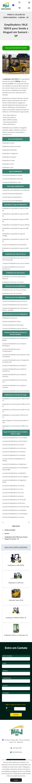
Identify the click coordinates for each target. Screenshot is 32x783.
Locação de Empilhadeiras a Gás (11, 182)
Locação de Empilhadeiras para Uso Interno (14, 301)
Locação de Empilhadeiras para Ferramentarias (16, 391)
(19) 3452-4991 (17, 748)
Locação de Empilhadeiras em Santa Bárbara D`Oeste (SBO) (15, 468)
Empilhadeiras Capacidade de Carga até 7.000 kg (15, 220)
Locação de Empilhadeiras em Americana (14, 448)
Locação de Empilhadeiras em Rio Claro (13, 503)
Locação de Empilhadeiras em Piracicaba (14, 500)
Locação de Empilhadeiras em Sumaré (13, 445)
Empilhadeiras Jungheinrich (10, 153)
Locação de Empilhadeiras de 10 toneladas (14, 245)
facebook (13, 5)
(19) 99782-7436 (17, 752)
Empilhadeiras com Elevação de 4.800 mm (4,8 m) (15, 405)
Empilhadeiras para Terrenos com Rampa (14, 290)
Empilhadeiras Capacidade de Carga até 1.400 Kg (15, 240)
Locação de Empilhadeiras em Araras (13, 492)
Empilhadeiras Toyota (8, 160)
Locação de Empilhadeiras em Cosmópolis (14, 510)
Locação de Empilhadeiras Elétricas (12, 179)
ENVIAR (16, 714)
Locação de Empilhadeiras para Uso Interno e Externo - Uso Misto (15, 309)
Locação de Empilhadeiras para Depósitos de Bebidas (15, 339)
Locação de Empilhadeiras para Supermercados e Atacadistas (16, 355)
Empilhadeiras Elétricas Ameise (11, 146)
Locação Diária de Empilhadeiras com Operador (16, 190)
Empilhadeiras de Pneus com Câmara (13, 282)
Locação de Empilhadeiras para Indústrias (14, 365)
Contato (30, 8)
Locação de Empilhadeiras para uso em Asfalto (15, 263)
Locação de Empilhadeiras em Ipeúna (13, 496)
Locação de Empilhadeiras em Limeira (13, 517)
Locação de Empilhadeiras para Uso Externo (14, 305)
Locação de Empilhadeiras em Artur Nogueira (15, 477)
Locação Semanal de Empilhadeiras (12, 193)
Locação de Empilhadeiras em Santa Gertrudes (15, 507)
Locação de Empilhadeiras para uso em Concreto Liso (13, 268)
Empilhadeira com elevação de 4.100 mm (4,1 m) (15, 416)
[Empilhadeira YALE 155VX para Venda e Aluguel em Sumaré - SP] (16, 736)
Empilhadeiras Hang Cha (9, 157)
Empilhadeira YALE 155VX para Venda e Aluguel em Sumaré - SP (16, 30)
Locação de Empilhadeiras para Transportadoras (11, 350)
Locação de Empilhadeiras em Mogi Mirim (14, 473)
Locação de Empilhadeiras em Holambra (14, 452)
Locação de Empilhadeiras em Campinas (13, 455)
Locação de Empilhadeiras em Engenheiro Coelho (14, 481)
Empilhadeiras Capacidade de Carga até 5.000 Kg (15, 229)
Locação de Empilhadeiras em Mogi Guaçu (14, 464)
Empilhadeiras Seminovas (9, 318)
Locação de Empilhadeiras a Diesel (12, 175)
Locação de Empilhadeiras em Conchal (13, 485)
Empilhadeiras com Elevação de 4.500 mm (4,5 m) (15, 399)
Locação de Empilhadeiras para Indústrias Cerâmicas (14, 375)
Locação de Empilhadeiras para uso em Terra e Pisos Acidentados (15, 259)
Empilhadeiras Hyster (8, 143)
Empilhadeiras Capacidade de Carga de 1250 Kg (15, 225)
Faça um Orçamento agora (16, 48)
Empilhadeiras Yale (7, 167)
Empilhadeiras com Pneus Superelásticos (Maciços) (14, 277)
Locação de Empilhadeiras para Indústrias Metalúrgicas (14, 345)
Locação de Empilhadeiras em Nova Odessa (14, 441)
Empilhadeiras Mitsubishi (9, 150)
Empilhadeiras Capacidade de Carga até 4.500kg (13, 235)
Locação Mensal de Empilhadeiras (12, 197)
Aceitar (16, 780)
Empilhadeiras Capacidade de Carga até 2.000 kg (15, 249)
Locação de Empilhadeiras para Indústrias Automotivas (14, 370)
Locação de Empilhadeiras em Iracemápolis (14, 438)
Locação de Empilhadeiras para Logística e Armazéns (14, 386)
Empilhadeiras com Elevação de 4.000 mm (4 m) (15, 427)
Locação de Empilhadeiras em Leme (12, 489)
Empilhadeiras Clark (8, 164)
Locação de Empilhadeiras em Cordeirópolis (14, 514)
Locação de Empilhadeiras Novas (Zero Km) (14, 328)
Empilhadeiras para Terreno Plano (12, 293)
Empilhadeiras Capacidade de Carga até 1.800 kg (15, 209)
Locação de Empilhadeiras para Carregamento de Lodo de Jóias (15, 361)
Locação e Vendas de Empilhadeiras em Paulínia (13, 460)
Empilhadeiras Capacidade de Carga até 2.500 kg (15, 215)
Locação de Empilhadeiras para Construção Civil (14, 381)
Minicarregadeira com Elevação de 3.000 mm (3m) (15, 421)
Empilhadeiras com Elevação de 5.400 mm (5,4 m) (15, 410)
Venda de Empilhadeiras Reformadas (13, 325)
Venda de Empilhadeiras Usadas (11, 321)
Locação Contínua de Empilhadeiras (12, 200)
